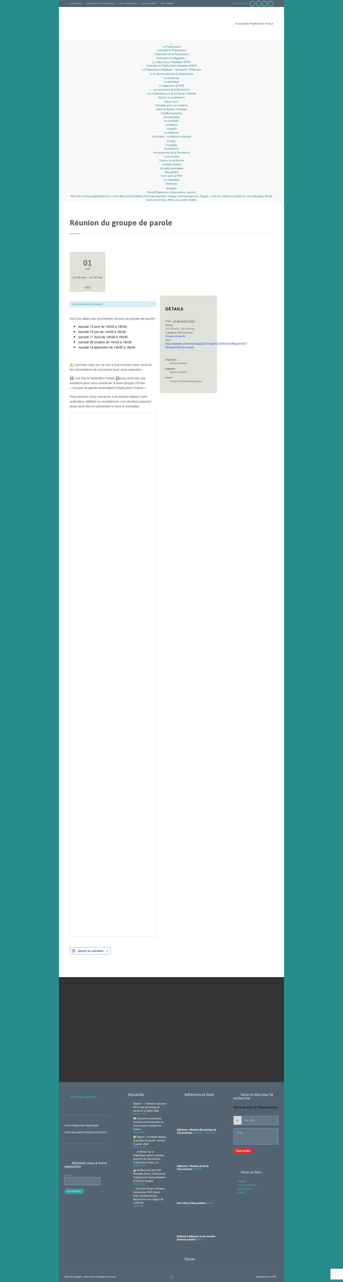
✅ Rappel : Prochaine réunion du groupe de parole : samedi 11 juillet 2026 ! (149, 1140)
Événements (171, 148)
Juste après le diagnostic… (171, 58)
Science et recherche (171, 160)
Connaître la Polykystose (171, 50)
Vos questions (171, 117)
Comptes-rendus (171, 164)
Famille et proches (171, 113)
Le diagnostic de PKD (171, 85)
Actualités (171, 145)
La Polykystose (172, 46)
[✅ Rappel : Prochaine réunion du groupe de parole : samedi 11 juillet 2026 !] (127, 1141)
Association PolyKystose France (100, 1276)
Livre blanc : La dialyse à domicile (171, 136)
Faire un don (243, 1150)
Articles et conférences (171, 97)
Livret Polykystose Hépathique (81, 1125)
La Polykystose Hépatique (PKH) (171, 62)
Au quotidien (171, 120)
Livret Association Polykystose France (85, 1132)
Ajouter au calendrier (90, 951)
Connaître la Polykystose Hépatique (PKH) (172, 65)
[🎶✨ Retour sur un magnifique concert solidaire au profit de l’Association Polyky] (127, 1158)
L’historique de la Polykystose (171, 54)
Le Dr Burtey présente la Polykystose (171, 73)
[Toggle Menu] (171, 43)
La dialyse (171, 124)
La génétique (171, 81)
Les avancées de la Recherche (171, 89)
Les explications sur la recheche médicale (171, 93)
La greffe (171, 128)
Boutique (171, 188)
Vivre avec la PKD (171, 175)
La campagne (172, 179)
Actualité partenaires (171, 168)
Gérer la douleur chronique (171, 109)
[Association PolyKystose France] (101, 24)
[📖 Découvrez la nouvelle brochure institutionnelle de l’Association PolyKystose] (127, 1125)
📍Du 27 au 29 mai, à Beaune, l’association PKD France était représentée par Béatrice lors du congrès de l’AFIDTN (149, 1195)
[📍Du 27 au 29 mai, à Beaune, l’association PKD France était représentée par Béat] (127, 1197)
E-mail (68, 1175)
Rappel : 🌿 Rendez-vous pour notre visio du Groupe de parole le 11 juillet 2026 (149, 1107)
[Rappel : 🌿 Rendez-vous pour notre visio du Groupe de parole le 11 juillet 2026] (127, 1108)
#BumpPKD (171, 172)
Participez (171, 183)
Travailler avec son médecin (171, 105)
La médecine (171, 78)
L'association (171, 156)
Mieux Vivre (171, 101)
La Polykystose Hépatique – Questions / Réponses (171, 69)
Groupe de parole (175, 336)
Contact (171, 141)
